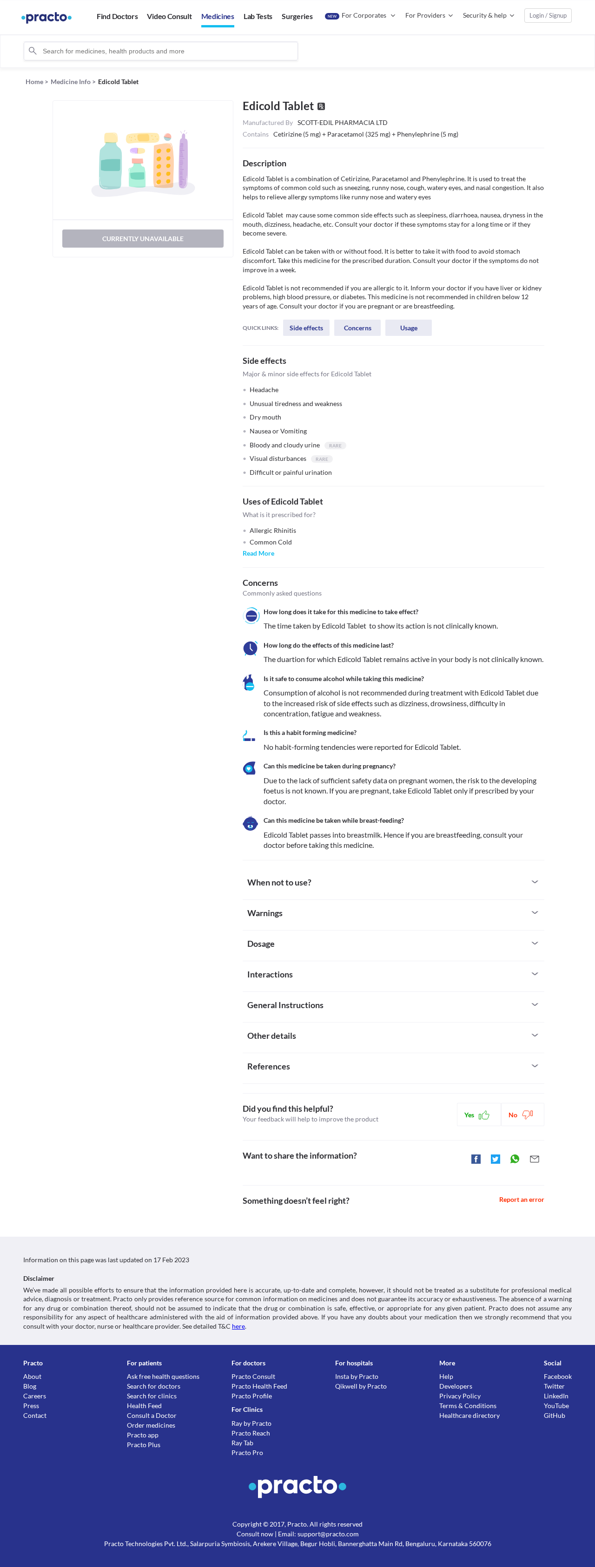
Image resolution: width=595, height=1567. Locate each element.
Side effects (306, 328)
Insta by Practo (356, 1376)
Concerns (357, 328)
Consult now (255, 1534)
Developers (455, 1386)
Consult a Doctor (152, 1415)
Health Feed (144, 1406)
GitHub (554, 1415)
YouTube (556, 1406)
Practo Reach (250, 1433)
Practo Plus (143, 1445)
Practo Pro (247, 1452)
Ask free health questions (163, 1376)
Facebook (558, 1376)
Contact (34, 1415)
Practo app (143, 1435)
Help (446, 1376)
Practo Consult (253, 1376)
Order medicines (151, 1425)
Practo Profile (251, 1396)
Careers (34, 1396)
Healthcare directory (469, 1415)
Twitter (554, 1386)
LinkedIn (556, 1396)
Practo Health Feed (259, 1386)
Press (31, 1406)
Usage (408, 328)
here (238, 1326)
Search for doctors (153, 1386)
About (32, 1376)
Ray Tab (242, 1443)
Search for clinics (152, 1396)
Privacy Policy (460, 1396)
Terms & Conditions (467, 1406)
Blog (29, 1386)
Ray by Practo (251, 1423)
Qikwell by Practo (361, 1386)
